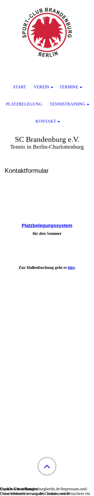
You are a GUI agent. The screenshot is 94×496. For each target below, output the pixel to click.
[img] (47, 32)
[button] (47, 466)
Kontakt (46, 121)
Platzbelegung (24, 104)
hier (71, 267)
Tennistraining (67, 104)
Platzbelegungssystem (47, 225)
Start (19, 87)
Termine (69, 87)
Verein (41, 87)
